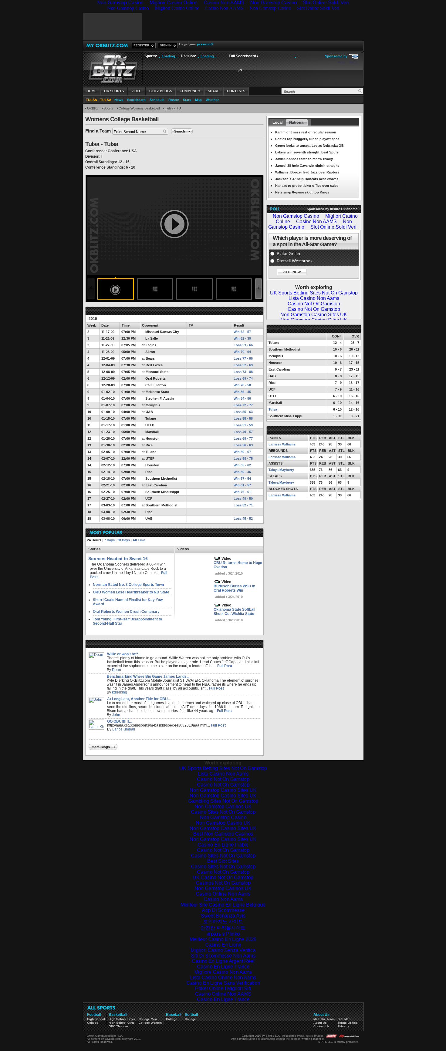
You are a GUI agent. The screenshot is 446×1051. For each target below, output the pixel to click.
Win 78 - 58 (242, 385)
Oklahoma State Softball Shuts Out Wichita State (234, 611)
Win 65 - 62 (242, 465)
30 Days (123, 540)
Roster (173, 100)
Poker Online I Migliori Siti (223, 988)
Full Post (224, 666)
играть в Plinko (223, 933)
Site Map (344, 1019)
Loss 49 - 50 (243, 498)
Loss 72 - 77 (243, 405)
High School (96, 1019)
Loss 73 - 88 (243, 372)
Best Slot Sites (223, 861)
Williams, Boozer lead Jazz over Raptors (307, 172)
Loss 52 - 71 (243, 505)
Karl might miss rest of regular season (305, 132)
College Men (148, 1019)
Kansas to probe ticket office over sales (306, 185)
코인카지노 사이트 (223, 921)
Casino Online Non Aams (223, 893)
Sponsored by (336, 56)
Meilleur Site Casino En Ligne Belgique (223, 904)
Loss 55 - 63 (243, 412)
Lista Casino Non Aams (223, 773)
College (92, 1022)
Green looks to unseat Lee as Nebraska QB (309, 145)
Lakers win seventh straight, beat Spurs (307, 152)
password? (205, 44)
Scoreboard (136, 100)
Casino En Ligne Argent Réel (223, 961)
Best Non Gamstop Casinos (223, 833)
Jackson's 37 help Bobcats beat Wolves (306, 179)
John (116, 715)
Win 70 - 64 (242, 352)
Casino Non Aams (223, 899)
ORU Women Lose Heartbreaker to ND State (131, 592)
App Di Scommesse (223, 910)
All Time (139, 540)
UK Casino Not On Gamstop (223, 877)
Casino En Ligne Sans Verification (223, 983)
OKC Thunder (118, 1026)
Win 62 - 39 (242, 338)
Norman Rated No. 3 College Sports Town (128, 585)
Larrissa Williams (282, 444)
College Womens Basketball (139, 108)
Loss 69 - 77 (243, 438)
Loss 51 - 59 (243, 425)
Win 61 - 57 (242, 485)
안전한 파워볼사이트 (223, 927)
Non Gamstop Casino (223, 817)
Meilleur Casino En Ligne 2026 (223, 939)
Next (353, 62)
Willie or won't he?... (124, 654)
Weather (212, 100)
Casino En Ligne (223, 944)
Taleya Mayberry (281, 470)
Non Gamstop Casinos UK (223, 806)
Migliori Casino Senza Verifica (223, 950)
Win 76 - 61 (242, 492)
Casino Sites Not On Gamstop (223, 811)
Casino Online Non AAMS (223, 993)
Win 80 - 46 (242, 472)
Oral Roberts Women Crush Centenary (126, 611)
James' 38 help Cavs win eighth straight (307, 165)
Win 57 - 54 (242, 478)
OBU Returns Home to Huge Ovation (238, 565)
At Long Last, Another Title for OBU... (139, 699)
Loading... (170, 56)
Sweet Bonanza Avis (223, 915)
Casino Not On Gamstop (223, 779)
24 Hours (94, 540)
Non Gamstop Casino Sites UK (223, 790)
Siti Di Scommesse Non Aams (223, 955)
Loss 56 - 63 (243, 445)
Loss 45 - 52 (243, 518)
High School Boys (122, 1019)
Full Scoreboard (242, 56)
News (118, 100)
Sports (108, 108)
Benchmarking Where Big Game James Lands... (148, 676)
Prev (342, 62)
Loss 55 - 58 (243, 418)
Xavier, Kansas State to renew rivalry (304, 159)
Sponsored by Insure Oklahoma (332, 209)
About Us (320, 1022)
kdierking (119, 692)
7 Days (109, 540)
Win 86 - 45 (242, 392)
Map (198, 100)
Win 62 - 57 (242, 332)
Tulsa (273, 409)
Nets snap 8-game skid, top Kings (302, 192)
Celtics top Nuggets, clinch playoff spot (307, 139)
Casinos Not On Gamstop (223, 882)
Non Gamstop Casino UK (223, 822)
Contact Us (321, 1026)
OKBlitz (92, 108)
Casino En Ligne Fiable (223, 844)
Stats (187, 100)
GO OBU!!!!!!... (119, 721)
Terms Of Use (348, 1022)
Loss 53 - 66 (243, 345)
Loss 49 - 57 (243, 432)
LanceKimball (123, 729)
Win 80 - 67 (242, 452)
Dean (116, 670)
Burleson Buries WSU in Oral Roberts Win (234, 588)
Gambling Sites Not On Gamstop (223, 801)
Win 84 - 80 (242, 398)
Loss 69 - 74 (243, 378)
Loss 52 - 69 (243, 365)
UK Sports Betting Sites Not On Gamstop (223, 768)
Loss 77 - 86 (243, 358)
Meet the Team (324, 1019)
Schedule (157, 100)
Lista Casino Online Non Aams (223, 977)
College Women (150, 1022)
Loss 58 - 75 (243, 458)
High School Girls (122, 1022)
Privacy (343, 1026)
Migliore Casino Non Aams (223, 972)
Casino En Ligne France (223, 966)
